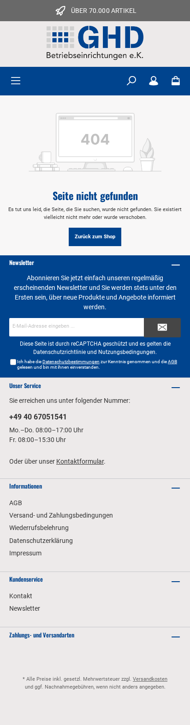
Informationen (25, 486)
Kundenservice (26, 579)
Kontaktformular (80, 461)
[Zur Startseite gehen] (95, 43)
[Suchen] (131, 81)
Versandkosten (150, 679)
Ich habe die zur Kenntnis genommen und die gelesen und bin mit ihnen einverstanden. (97, 364)
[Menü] (16, 81)
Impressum (25, 553)
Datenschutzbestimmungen (71, 361)
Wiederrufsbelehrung (39, 527)
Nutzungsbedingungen (126, 352)
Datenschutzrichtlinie (59, 352)
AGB (172, 361)
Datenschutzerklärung (41, 540)
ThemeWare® (107, 702)
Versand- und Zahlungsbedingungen (61, 515)
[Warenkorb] (176, 81)
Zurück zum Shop (95, 237)
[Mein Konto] (153, 81)
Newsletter (24, 608)
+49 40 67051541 (38, 417)
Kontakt (20, 596)
